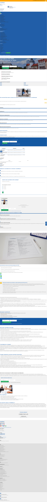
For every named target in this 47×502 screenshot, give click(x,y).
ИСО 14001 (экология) (2, 470)
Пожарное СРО (1, 460)
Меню (1, 13)
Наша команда (1, 485)
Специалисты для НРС (2, 454)
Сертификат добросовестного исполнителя (4, 476)
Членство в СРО (1, 450)
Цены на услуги (1, 483)
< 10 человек (4, 186)
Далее (2, 192)
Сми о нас (1, 489)
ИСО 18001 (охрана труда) (2, 471)
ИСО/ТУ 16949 (1, 474)
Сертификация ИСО (2, 469)
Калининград (10, 6)
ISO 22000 (25, 82)
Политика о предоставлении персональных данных (5, 427)
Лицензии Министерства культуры (3, 459)
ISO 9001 (1, 82)
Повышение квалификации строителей (4, 451)
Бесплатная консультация (7, 322)
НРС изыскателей (2, 456)
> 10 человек (4, 187)
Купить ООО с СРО (2, 448)
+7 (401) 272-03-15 (2, 9)
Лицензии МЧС (1, 458)
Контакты (1, 12)
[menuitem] (0, 14)
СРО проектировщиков (2, 446)
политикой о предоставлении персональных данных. (17, 323)
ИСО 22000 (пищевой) (2, 472)
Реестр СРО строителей (2, 479)
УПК (0, 452)
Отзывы (1, 487)
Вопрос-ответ (1, 484)
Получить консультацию (5, 381)
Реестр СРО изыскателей (2, 480)
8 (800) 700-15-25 (23, 414)
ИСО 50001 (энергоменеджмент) (3, 475)
